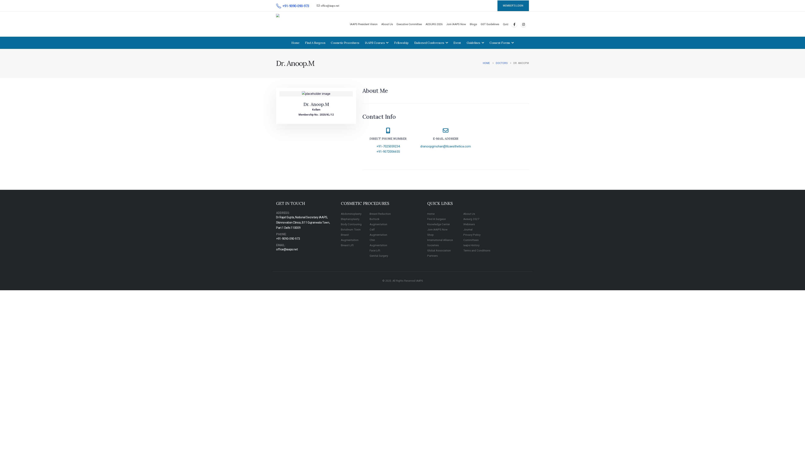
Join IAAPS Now (456, 24)
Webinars (469, 224)
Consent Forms (499, 43)
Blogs (473, 24)
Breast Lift (347, 245)
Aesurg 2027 (471, 219)
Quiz (505, 24)
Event (457, 43)
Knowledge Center (438, 224)
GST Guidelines (490, 24)
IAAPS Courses (375, 43)
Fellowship (401, 43)
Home (295, 43)
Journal (468, 229)
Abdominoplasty (351, 213)
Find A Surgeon (315, 43)
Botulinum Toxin (351, 229)
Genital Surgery (379, 255)
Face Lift (375, 250)
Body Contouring (351, 224)
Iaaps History (471, 245)
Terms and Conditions (476, 250)
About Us (387, 24)
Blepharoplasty (350, 219)
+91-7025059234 (388, 146)
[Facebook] (514, 24)
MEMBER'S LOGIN (513, 5)
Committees (471, 240)
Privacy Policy (471, 234)
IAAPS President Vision (364, 24)
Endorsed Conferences (429, 43)
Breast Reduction (380, 213)
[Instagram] (523, 24)
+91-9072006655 (388, 152)
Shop (430, 234)
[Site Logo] (295, 24)
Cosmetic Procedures (345, 43)
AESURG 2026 (434, 24)
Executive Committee (409, 24)
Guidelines (473, 43)
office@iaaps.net (330, 5)
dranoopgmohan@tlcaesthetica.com (445, 146)
